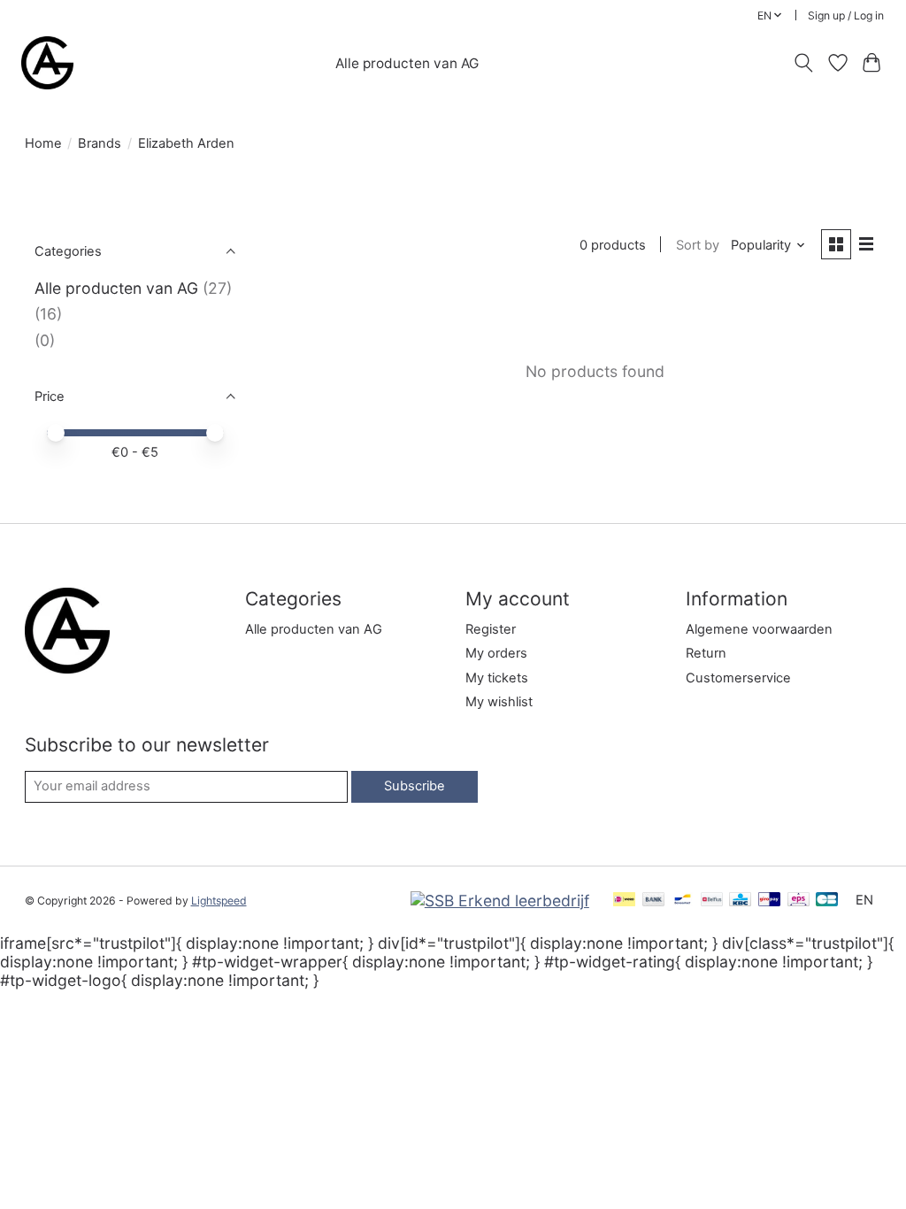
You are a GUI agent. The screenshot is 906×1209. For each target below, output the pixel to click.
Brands (99, 143)
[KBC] (740, 900)
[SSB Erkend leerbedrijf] (500, 900)
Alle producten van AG (407, 63)
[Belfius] (712, 900)
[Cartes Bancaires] (827, 900)
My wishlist (499, 702)
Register (490, 629)
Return (706, 653)
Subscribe (414, 786)
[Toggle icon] (803, 63)
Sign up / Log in (846, 15)
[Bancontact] (683, 900)
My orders (496, 653)
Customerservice (738, 678)
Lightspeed (219, 900)
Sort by (697, 245)
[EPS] (798, 900)
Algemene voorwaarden (759, 629)
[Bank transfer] (653, 900)
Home (43, 143)
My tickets (496, 678)
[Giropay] (769, 900)
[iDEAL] (624, 900)
